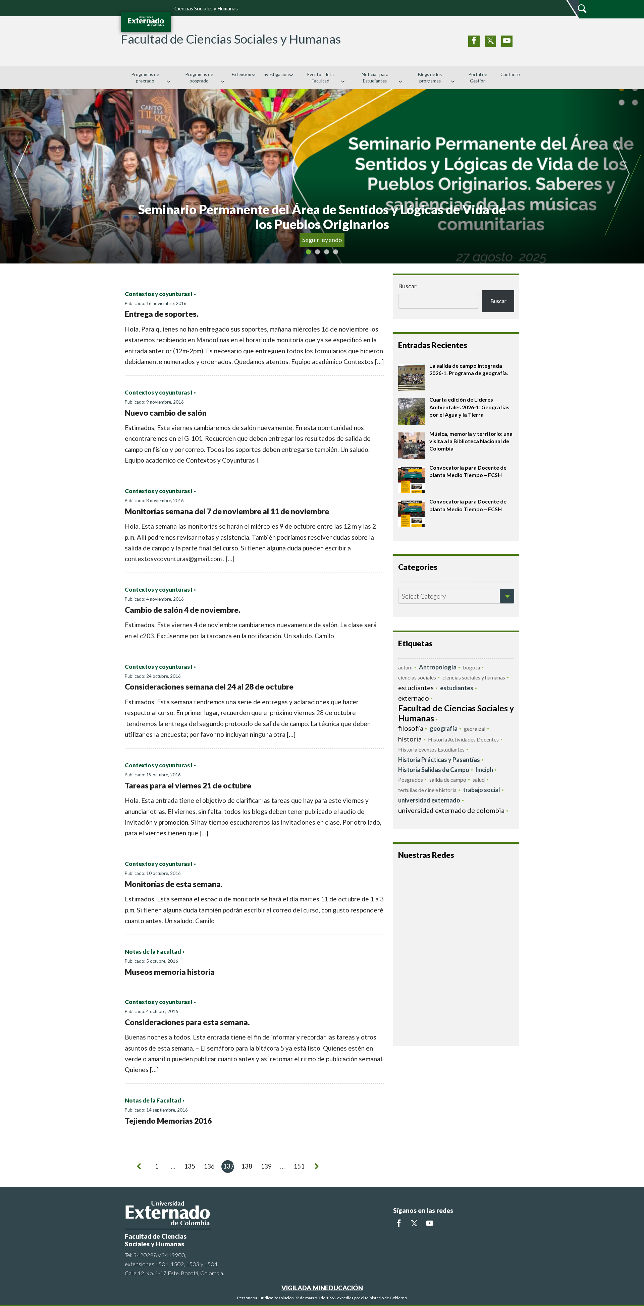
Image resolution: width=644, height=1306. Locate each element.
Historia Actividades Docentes (463, 739)
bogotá (471, 667)
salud (479, 779)
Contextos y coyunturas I (159, 294)
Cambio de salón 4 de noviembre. (182, 609)
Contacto (510, 74)
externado (413, 698)
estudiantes (416, 688)
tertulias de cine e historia (427, 790)
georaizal (474, 728)
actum (405, 667)
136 (209, 1166)
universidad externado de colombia (451, 810)
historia (410, 739)
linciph (484, 769)
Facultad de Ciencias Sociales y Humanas (456, 713)
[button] (42, 176)
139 (266, 1166)
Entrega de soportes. (161, 313)
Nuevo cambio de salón (166, 412)
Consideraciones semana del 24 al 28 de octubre (209, 686)
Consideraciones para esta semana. (187, 1022)
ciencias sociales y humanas (473, 677)
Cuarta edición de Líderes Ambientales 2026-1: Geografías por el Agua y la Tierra (469, 407)
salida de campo (447, 779)
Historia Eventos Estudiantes (431, 749)
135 (189, 1166)
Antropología (438, 667)
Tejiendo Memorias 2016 (168, 1120)
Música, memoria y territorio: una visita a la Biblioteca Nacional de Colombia (471, 441)
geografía (444, 728)
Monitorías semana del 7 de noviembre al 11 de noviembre (227, 511)
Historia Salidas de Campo (433, 769)
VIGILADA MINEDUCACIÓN (322, 1288)
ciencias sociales (417, 677)
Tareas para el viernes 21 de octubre (188, 785)
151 (299, 1166)
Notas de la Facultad (153, 951)
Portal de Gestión (477, 77)
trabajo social (481, 789)
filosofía (410, 728)
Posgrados (410, 779)
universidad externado (429, 800)
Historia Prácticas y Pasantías (439, 759)
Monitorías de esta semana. (173, 884)
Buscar (407, 286)
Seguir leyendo (347, 239)
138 (246, 1166)
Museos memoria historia (170, 971)
